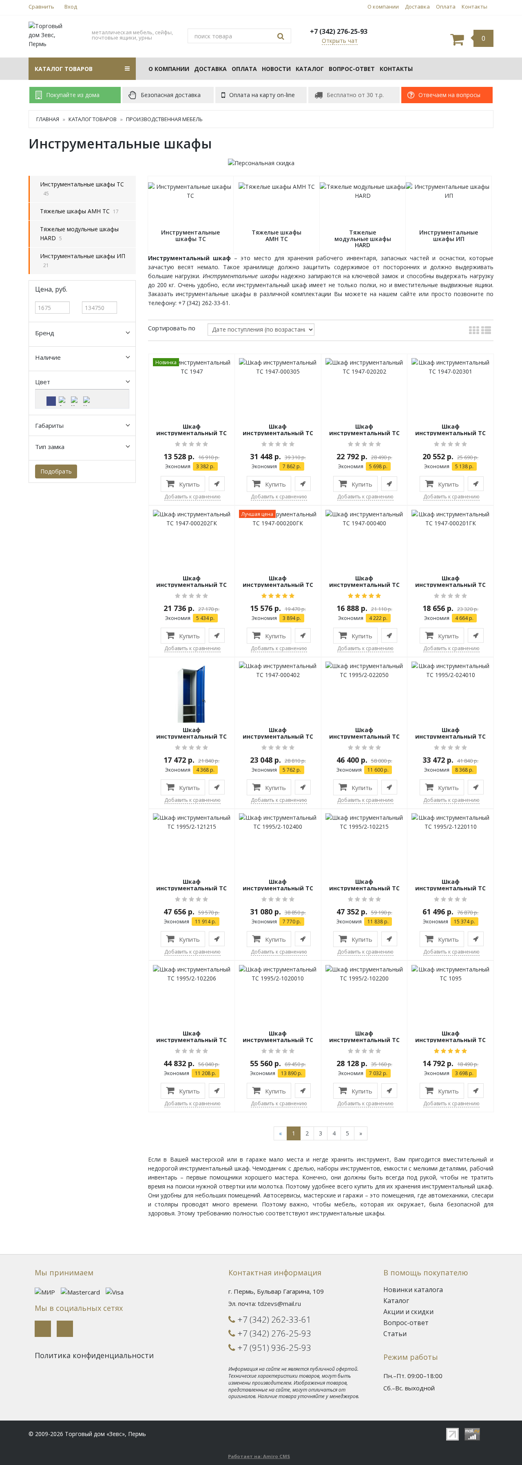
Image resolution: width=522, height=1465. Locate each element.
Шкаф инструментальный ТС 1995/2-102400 (278, 888)
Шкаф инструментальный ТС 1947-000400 (364, 584)
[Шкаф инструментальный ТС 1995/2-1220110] (450, 821)
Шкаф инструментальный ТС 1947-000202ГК (191, 584)
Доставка (417, 6)
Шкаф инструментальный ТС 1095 (450, 1039)
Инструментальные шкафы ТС (82, 184)
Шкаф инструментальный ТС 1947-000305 (278, 433)
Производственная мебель (164, 119)
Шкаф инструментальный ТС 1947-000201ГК (450, 584)
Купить (188, 484)
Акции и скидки (408, 1311)
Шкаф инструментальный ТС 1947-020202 (364, 433)
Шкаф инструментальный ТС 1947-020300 (191, 736)
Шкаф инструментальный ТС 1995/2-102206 (191, 1039)
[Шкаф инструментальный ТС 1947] (192, 366)
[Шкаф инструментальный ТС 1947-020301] (450, 366)
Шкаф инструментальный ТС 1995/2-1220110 (450, 888)
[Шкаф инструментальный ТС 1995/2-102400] (278, 821)
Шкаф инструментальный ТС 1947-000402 (278, 736)
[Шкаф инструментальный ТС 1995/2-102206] (192, 973)
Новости (276, 69)
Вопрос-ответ (352, 69)
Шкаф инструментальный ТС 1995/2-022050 (364, 736)
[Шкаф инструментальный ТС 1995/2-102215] (364, 821)
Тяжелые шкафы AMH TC (75, 211)
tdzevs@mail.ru (279, 1303)
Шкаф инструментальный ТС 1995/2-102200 (364, 1039)
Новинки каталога (413, 1289)
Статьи (395, 1333)
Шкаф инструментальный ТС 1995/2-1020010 (278, 1039)
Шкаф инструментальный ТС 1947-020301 (450, 433)
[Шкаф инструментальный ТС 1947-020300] (192, 700)
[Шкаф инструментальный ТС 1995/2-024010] (450, 670)
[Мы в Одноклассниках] (65, 1329)
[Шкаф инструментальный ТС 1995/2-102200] (364, 973)
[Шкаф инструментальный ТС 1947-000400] (364, 518)
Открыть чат (340, 40)
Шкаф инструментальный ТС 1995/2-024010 (450, 736)
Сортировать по (171, 328)
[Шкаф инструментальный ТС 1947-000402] (278, 670)
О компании (383, 6)
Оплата (446, 6)
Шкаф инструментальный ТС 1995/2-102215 (364, 888)
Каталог (310, 69)
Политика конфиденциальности (94, 1355)
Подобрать (56, 471)
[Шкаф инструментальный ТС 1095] (450, 973)
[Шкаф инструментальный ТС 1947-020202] (364, 366)
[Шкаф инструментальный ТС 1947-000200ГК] (278, 518)
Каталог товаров (93, 119)
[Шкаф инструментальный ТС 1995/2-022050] (364, 670)
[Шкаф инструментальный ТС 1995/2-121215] (192, 821)
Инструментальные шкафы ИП (82, 256)
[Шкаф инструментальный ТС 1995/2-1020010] (278, 973)
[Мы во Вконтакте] (43, 1329)
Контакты (474, 6)
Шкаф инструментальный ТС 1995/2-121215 (191, 888)
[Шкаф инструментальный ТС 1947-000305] (278, 366)
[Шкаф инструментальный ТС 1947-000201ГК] (450, 518)
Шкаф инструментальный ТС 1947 (191, 433)
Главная (47, 119)
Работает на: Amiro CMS (259, 1456)
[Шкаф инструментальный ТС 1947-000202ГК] (192, 518)
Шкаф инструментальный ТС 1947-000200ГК (278, 584)
